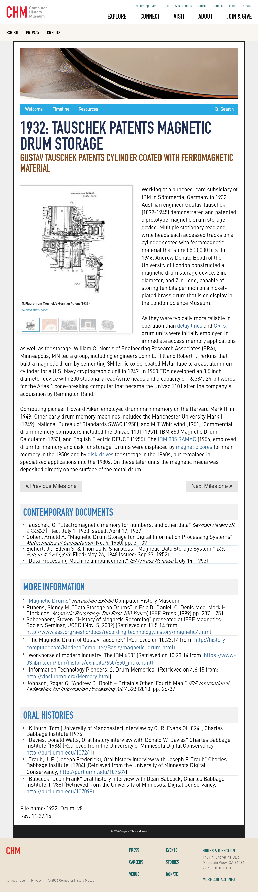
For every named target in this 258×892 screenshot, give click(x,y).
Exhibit (12, 33)
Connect (150, 16)
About (205, 16)
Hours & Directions (179, 5)
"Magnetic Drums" (48, 600)
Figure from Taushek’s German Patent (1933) (57, 303)
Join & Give (239, 16)
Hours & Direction (219, 851)
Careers (136, 862)
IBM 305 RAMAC (176, 439)
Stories (203, 5)
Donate (247, 5)
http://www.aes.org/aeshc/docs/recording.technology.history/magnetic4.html (118, 631)
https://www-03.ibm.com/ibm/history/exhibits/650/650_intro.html (131, 658)
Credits (53, 33)
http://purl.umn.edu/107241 (59, 752)
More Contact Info (219, 879)
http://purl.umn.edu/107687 (93, 771)
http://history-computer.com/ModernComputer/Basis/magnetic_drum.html (127, 643)
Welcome (34, 109)
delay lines (189, 325)
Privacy (33, 33)
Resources (88, 109)
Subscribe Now (224, 5)
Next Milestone (210, 486)
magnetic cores (194, 446)
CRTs (220, 325)
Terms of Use (15, 880)
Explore (116, 16)
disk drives (101, 454)
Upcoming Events (147, 5)
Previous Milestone (53, 486)
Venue (134, 874)
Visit (179, 16)
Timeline (61, 109)
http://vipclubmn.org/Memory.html (68, 676)
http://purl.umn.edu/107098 (59, 791)
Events (171, 850)
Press (134, 850)
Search (226, 109)
